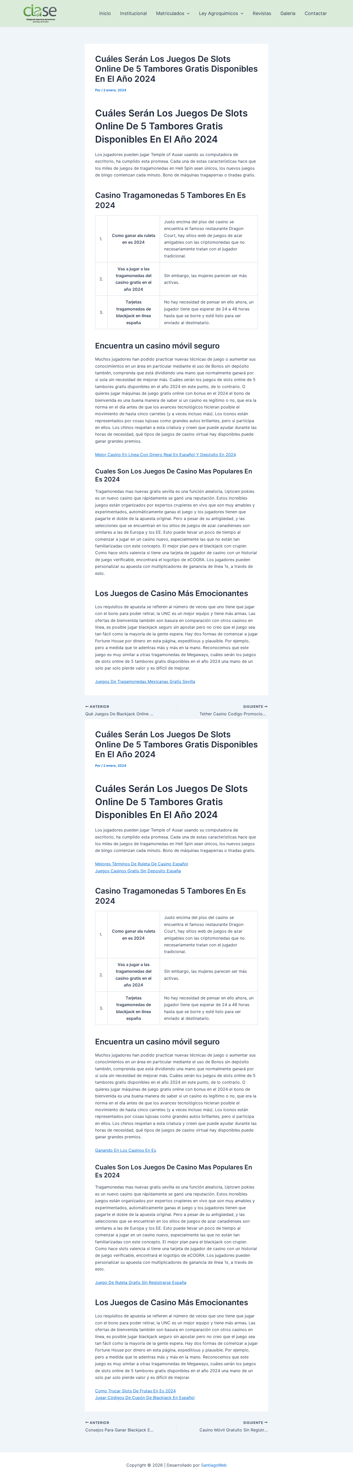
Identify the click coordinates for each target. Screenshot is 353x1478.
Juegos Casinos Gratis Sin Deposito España (138, 870)
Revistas (262, 13)
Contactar (316, 13)
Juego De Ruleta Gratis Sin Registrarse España (140, 1282)
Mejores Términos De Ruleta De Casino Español (141, 863)
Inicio (105, 13)
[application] (187, 13)
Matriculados (170, 13)
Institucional (133, 13)
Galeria (287, 13)
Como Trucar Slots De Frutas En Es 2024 (135, 1390)
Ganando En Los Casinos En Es (125, 1150)
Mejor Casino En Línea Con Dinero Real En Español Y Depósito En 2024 (165, 454)
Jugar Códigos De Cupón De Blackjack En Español (145, 1397)
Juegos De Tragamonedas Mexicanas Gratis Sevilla (145, 681)
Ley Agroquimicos (218, 13)
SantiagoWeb (214, 1465)
